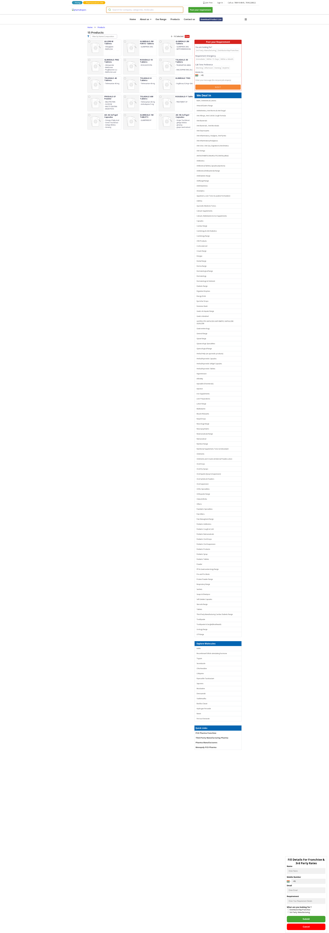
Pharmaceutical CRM (94, 2)
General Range (202, 333)
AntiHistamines (202, 186)
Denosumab (201, 693)
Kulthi (199, 648)
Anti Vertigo (201, 151)
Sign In (220, 2)
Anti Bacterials (202, 121)
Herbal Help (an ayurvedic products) (210, 354)
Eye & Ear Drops (202, 301)
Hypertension (202, 374)
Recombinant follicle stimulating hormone (212, 653)
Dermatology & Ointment (206, 281)
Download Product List (211, 19)
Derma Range (202, 266)
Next (218, 87)
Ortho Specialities (203, 489)
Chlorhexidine (202, 668)
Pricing (77, 2)
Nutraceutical (201, 439)
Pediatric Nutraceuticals (205, 534)
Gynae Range (201, 338)
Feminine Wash (202, 306)
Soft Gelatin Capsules (204, 599)
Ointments (200, 454)
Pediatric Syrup (202, 554)
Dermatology (201, 276)
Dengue (199, 256)
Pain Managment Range (205, 519)
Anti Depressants (203, 131)
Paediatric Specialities (204, 509)
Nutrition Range (202, 444)
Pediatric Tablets (203, 559)
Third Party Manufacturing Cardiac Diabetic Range (215, 614)
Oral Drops (201, 464)
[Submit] (109, 10)
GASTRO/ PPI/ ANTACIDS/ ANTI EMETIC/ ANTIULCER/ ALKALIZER (215, 322)
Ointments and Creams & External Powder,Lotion (214, 459)
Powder (199, 564)
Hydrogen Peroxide (204, 708)
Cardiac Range (202, 226)
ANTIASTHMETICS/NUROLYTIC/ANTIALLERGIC (213, 156)
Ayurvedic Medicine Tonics (206, 206)
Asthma (199, 201)
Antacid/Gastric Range (205, 106)
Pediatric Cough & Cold (205, 529)
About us (144, 19)
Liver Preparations (203, 399)
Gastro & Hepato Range (205, 311)
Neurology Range (203, 424)
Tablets (199, 609)
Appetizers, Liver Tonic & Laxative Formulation (213, 196)
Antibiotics (200, 161)
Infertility (200, 379)
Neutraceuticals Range (205, 434)
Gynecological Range (204, 349)
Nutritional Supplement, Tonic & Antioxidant (213, 449)
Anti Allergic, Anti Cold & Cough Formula (211, 116)
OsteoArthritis (202, 499)
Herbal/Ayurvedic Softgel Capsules (209, 364)
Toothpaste (201, 619)
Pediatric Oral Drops (204, 539)
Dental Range (201, 261)
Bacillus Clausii (202, 703)
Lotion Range (201, 404)
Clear (187, 36)
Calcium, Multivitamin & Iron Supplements (212, 216)
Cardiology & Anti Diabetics (207, 231)
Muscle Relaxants (203, 414)
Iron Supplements (203, 394)
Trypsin (199, 658)
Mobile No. (199, 72)
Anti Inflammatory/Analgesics (207, 141)
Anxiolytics (200, 191)
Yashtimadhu (201, 698)
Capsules (200, 221)
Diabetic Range (202, 286)
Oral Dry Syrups (202, 469)
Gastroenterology (203, 328)
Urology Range (202, 629)
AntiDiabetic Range (203, 176)
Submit (306, 919)
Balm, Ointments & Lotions (206, 101)
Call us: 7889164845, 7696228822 (242, 2)
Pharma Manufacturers (206, 742)
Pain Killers (200, 514)
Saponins (200, 683)
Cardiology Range (203, 236)
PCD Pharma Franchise (206, 733)
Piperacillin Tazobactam (205, 678)
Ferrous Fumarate (203, 719)
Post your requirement (200, 10)
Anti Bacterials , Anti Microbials (208, 126)
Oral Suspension (203, 484)
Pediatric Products (203, 549)
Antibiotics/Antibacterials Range (208, 171)
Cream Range (201, 251)
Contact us (189, 19)
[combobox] (144, 10)
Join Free (209, 2)
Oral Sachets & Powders (205, 479)
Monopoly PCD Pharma (206, 747)
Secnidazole (201, 663)
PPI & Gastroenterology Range (208, 569)
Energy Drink (201, 296)
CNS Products (202, 241)
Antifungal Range (203, 181)
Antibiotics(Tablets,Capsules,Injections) (211, 166)
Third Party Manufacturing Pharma (212, 738)
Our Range (161, 19)
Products (175, 19)
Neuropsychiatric (203, 429)
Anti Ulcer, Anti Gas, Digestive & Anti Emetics (213, 146)
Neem (199, 714)
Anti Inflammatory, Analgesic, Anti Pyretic (211, 136)
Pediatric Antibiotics (204, 524)
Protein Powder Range (205, 579)
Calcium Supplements (204, 211)
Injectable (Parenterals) (205, 384)
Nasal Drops (201, 419)
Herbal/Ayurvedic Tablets (206, 369)
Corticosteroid (202, 246)
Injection (200, 389)
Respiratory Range (203, 584)
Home (133, 19)
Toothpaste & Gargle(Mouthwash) (209, 624)
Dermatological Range (205, 271)
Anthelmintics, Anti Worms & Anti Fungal (211, 111)
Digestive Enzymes (203, 291)
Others (199, 504)
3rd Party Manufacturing (300, 912)
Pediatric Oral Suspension (206, 544)
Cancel (306, 927)
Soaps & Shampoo (203, 594)
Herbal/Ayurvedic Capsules (206, 359)
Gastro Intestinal (203, 316)
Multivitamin (201, 409)
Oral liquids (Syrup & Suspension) (209, 474)
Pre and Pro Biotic (203, 574)
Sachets (199, 589)
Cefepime (200, 673)
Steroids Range (202, 604)
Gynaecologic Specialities (206, 343)
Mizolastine (201, 688)
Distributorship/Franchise (300, 909)
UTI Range (200, 634)
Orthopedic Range (203, 494)
